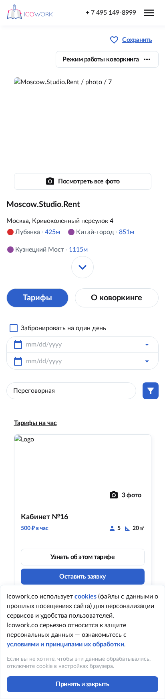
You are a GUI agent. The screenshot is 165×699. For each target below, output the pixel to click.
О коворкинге (116, 298)
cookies (85, 596)
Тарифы (37, 298)
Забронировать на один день (63, 328)
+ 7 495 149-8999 (111, 13)
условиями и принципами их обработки (65, 644)
